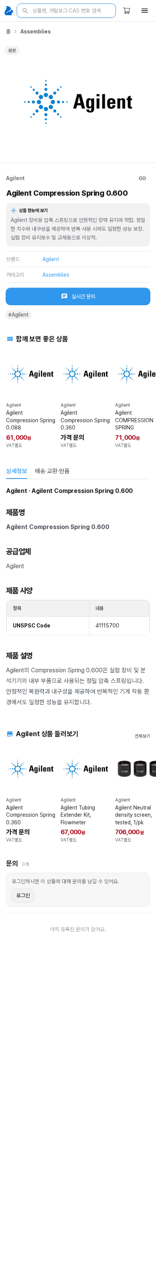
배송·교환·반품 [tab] (52, 471)
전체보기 (142, 736)
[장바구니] (126, 10)
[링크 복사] (142, 178)
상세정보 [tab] (16, 471)
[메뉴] (144, 10)
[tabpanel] (78, 596)
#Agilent (18, 315)
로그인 (23, 895)
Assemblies (35, 32)
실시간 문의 (83, 296)
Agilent (15, 178)
